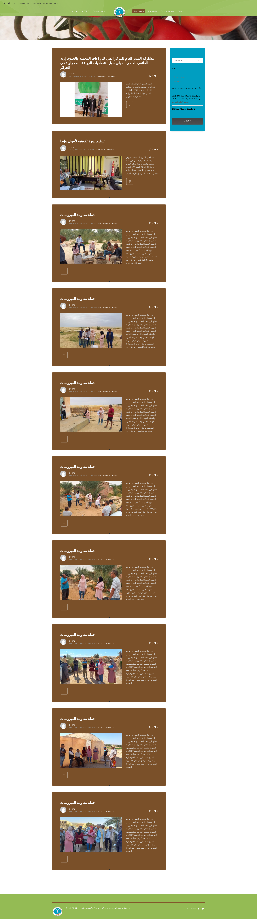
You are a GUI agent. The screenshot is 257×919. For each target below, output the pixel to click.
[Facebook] (5, 3)
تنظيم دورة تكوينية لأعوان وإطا (82, 141)
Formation (111, 76)
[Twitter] (9, 3)
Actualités (102, 76)
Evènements (179, 77)
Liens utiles (179, 81)
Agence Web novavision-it (119, 908)
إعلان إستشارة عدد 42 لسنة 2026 (184, 109)
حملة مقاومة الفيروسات (77, 214)
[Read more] (130, 107)
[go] (199, 60)
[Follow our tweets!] (203, 909)
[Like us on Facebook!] (199, 909)
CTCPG (72, 73)
